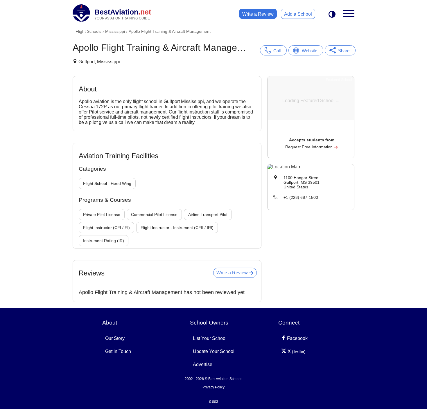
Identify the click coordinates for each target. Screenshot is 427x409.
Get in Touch (118, 351)
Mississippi (115, 31)
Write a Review (258, 14)
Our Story (115, 338)
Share (343, 50)
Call (277, 50)
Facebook (297, 338)
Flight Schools (88, 31)
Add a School (298, 14)
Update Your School (213, 351)
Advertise (202, 364)
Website (309, 50)
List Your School (210, 338)
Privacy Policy (213, 387)
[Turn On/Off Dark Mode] (332, 15)
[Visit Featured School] (311, 132)
